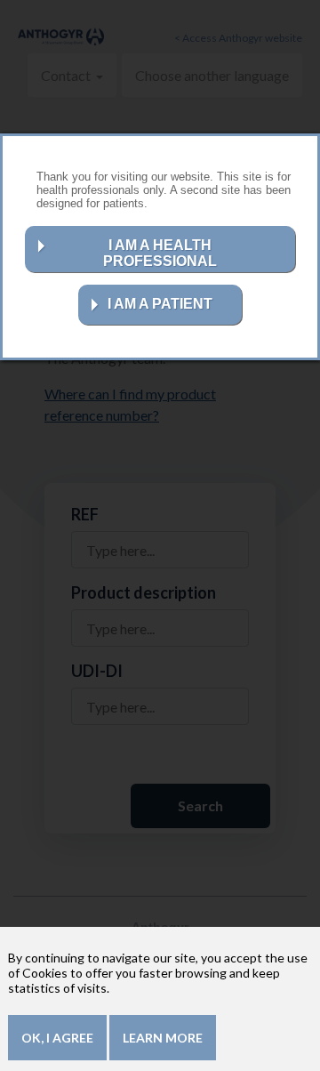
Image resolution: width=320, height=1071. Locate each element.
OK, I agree (57, 1037)
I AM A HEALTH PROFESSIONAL (160, 253)
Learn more (163, 1037)
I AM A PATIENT (160, 303)
